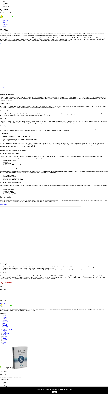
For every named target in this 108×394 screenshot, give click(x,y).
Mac (4, 22)
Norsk (4, 338)
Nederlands (6, 333)
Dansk (4, 340)
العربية (5, 325)
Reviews (5, 24)
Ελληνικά (5, 326)
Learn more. (69, 389)
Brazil (4, 342)
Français (5, 318)
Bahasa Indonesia (7, 329)
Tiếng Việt (5, 332)
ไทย (4, 323)
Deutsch (5, 315)
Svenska (5, 339)
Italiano (5, 320)
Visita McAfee (3, 88)
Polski (4, 335)
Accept (54, 392)
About (4, 26)
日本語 (5, 336)
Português (5, 321)
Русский (5, 327)
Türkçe (5, 330)
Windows (5, 20)
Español (5, 317)
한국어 (5, 343)
